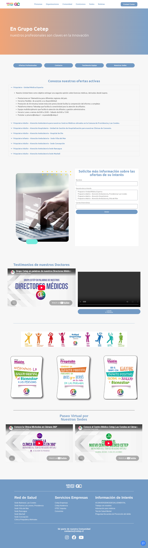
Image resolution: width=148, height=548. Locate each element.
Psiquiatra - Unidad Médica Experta (28, 87)
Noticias (101, 4)
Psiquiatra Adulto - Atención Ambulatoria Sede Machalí (36, 154)
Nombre (79, 180)
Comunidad (67, 4)
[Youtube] (81, 537)
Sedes (91, 4)
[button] (74, 87)
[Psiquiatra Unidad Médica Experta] (106, 192)
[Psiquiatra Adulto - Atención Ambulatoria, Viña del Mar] (106, 198)
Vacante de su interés (83, 188)
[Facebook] (74, 537)
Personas (38, 4)
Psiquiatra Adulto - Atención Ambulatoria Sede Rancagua (37, 149)
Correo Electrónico (83, 203)
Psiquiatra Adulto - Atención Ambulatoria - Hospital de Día (38, 133)
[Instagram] (67, 537)
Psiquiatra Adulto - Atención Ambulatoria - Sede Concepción (39, 143)
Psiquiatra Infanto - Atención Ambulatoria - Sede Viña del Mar (39, 138)
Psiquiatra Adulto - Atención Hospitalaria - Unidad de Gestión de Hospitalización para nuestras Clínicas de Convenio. (62, 128)
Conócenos (80, 4)
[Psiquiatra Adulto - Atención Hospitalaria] (106, 196)
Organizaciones (52, 4)
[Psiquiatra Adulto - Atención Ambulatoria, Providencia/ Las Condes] (106, 194)
